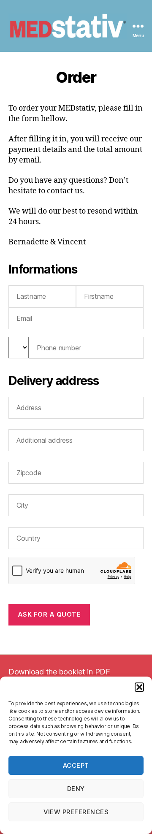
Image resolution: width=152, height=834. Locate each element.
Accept (76, 765)
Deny (76, 789)
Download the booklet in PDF (59, 671)
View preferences (76, 812)
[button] (139, 687)
